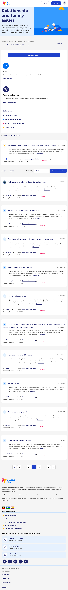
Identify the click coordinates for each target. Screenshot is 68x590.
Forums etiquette (10, 525)
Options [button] (59, 43)
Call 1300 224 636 (16, 539)
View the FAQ (7, 78)
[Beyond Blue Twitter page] (20, 562)
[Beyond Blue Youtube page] (10, 562)
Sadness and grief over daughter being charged (28, 182)
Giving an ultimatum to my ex (20, 267)
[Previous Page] (14, 467)
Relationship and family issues (34, 159)
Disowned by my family (18, 412)
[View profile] (5, 146)
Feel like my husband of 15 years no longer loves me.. (30, 239)
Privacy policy (6, 582)
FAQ (6, 519)
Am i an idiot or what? (17, 296)
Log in (45, 3)
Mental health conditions (13, 119)
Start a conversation (34, 55)
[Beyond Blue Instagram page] (15, 562)
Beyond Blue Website (11, 480)
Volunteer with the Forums (13, 528)
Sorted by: (29, 171)
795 (48, 467)
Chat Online (14, 546)
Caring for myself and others (26, 41)
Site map (4, 587)
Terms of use (6, 578)
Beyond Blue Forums (10, 3)
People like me (9, 127)
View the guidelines (9, 102)
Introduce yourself (11, 115)
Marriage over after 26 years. (20, 355)
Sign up (56, 3)
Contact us (5, 574)
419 (38, 467)
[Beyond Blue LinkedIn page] (26, 562)
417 (29, 467)
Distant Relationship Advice (19, 440)
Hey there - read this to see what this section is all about (32, 146)
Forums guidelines (11, 515)
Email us (12, 554)
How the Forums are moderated (15, 522)
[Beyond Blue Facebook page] (4, 562)
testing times (13, 383)
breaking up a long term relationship (23, 210)
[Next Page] (54, 467)
